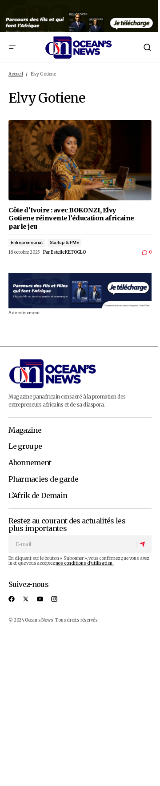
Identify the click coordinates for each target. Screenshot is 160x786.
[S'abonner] (143, 545)
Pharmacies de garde (43, 479)
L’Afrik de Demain (37, 496)
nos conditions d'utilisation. (85, 563)
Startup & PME (64, 242)
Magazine (24, 431)
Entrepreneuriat (27, 242)
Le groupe (25, 447)
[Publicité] (80, 16)
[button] (12, 47)
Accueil (15, 74)
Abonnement (30, 463)
